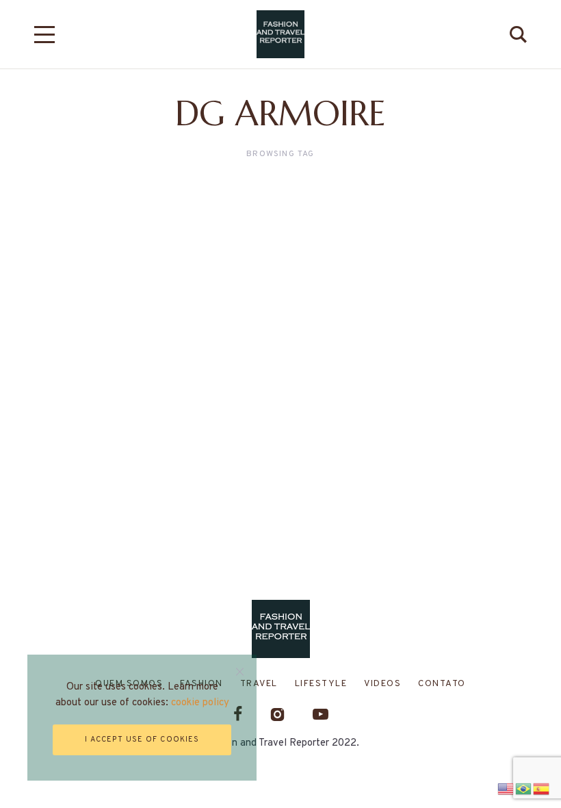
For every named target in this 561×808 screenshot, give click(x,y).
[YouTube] (320, 714)
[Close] (240, 671)
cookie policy (200, 702)
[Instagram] (277, 714)
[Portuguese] (524, 787)
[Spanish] (542, 787)
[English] (506, 787)
